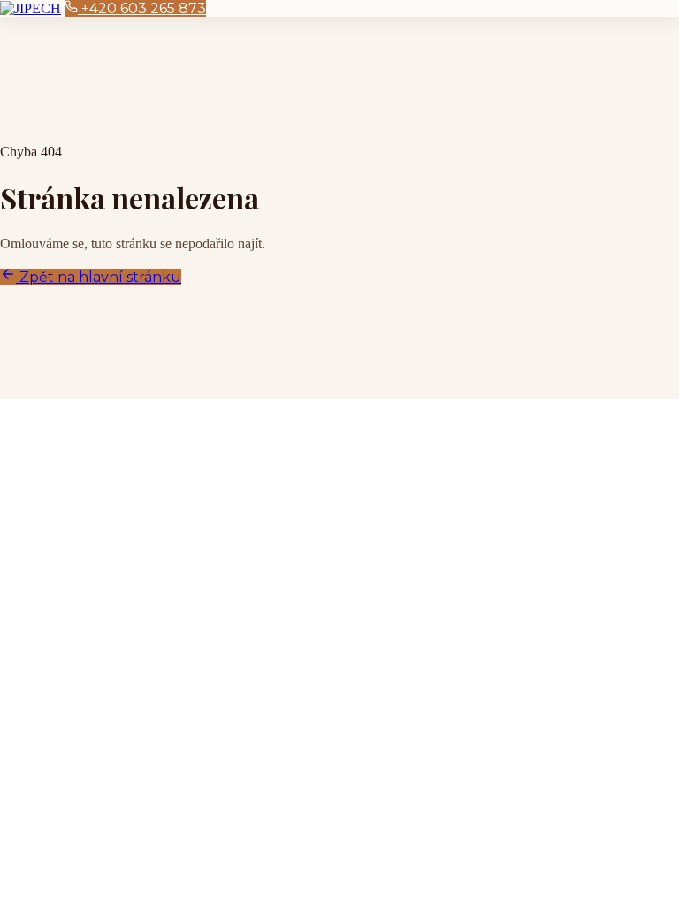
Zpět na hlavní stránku (98, 277)
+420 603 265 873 (142, 8)
